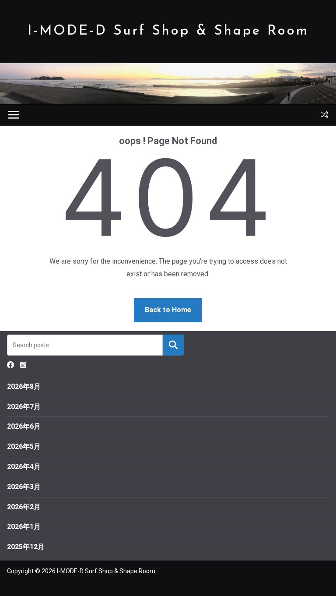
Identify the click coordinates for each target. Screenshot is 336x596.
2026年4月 (24, 466)
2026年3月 (24, 487)
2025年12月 (26, 547)
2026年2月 (24, 507)
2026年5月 (24, 446)
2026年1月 (24, 526)
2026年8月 (24, 386)
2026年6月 (24, 426)
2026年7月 (24, 406)
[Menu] (13, 114)
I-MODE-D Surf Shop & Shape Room (168, 31)
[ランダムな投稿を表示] (324, 114)
